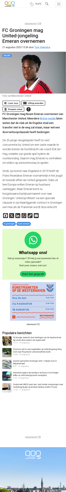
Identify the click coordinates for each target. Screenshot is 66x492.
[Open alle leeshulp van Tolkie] (28, 109)
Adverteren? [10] (33, 23)
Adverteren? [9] (33, 437)
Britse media (48, 118)
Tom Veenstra (42, 47)
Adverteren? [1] (33, 324)
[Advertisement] (33, 16)
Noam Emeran (24, 224)
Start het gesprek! (33, 274)
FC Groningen (9, 224)
